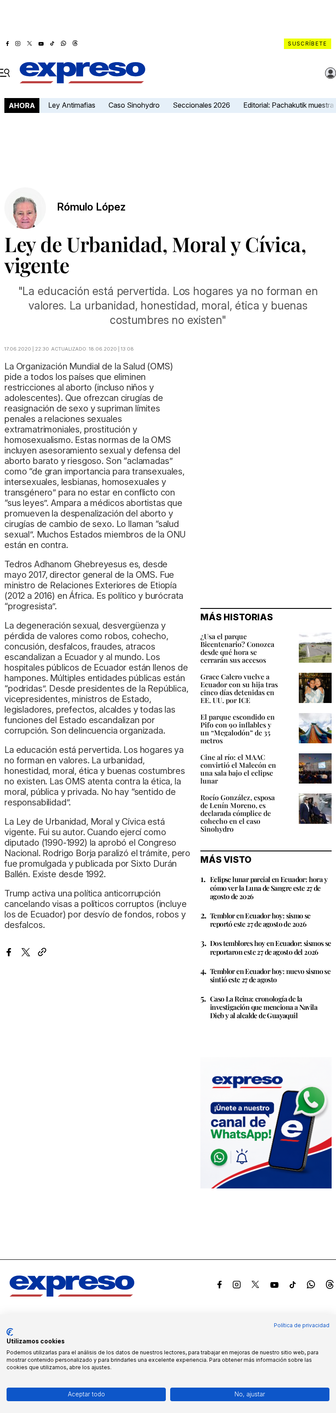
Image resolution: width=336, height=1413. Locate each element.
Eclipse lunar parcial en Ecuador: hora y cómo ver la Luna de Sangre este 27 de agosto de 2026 (268, 887)
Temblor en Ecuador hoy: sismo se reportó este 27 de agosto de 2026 (260, 919)
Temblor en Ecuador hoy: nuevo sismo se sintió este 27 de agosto (270, 975)
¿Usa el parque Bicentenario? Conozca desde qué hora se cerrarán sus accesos (237, 648)
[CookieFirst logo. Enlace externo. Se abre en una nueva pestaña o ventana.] (10, 1332)
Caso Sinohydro (134, 105)
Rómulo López (91, 207)
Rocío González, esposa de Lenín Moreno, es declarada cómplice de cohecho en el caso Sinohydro (237, 813)
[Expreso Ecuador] (72, 1294)
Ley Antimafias (71, 105)
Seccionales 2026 (201, 105)
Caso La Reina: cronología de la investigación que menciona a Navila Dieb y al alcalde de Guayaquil (263, 1007)
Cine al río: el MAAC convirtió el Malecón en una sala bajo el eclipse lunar (238, 768)
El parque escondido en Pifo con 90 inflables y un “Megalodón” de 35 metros (237, 728)
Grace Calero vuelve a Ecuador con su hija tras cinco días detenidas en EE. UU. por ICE (239, 688)
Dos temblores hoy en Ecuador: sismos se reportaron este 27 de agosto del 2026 (270, 947)
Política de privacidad (301, 1325)
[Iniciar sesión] (331, 73)
